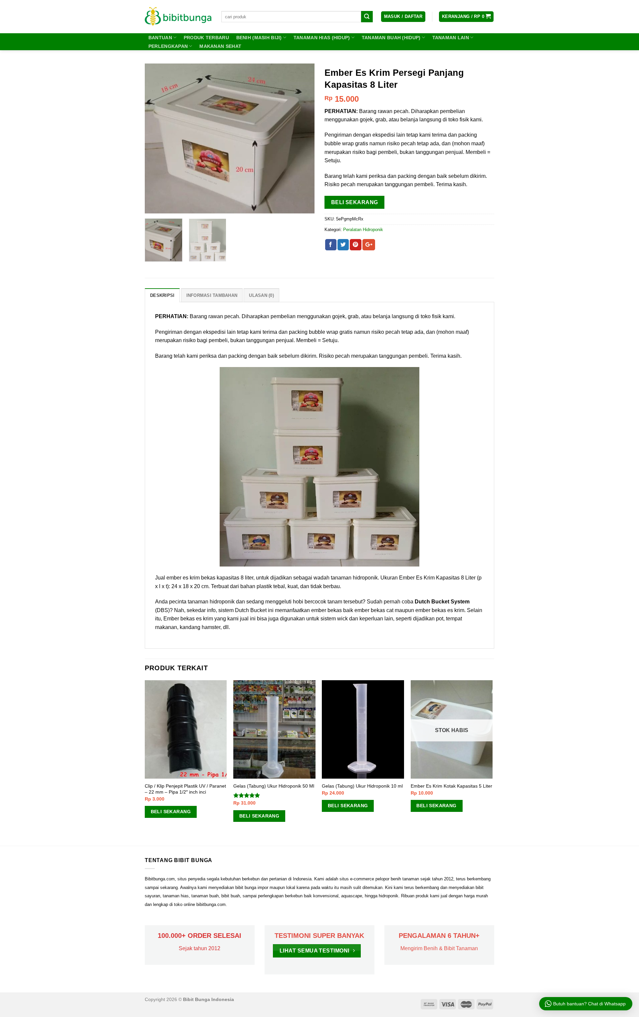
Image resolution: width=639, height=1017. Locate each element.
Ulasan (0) (261, 295)
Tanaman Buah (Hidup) (391, 37)
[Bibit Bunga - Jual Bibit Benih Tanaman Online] (178, 16)
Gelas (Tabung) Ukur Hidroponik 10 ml (362, 786)
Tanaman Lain (450, 37)
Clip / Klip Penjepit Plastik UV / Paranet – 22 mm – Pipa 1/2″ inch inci (185, 789)
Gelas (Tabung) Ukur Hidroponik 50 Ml (273, 786)
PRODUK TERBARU (206, 37)
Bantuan (160, 37)
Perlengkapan (168, 46)
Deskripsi (162, 295)
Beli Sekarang (354, 202)
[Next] (303, 139)
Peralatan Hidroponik (363, 229)
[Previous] (156, 139)
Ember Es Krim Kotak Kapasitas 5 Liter (451, 786)
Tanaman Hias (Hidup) (322, 37)
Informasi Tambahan (212, 295)
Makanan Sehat (220, 46)
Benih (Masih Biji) (259, 37)
